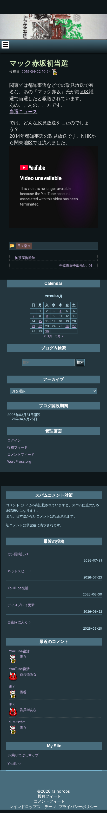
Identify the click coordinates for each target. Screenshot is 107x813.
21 (33, 326)
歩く (12, 686)
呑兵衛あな (28, 674)
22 (40, 326)
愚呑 (23, 656)
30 (47, 331)
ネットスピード (19, 571)
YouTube (15, 764)
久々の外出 (17, 722)
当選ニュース (23, 111)
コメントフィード (20, 454)
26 (67, 326)
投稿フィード (17, 447)
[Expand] (5, 45)
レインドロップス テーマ (32, 806)
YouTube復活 (18, 588)
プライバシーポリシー (78, 806)
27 (74, 326)
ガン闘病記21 (18, 554)
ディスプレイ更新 (21, 605)
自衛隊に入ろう (19, 622)
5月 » (59, 336)
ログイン (14, 440)
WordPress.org (19, 461)
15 (40, 321)
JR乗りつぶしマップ (23, 755)
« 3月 (48, 336)
